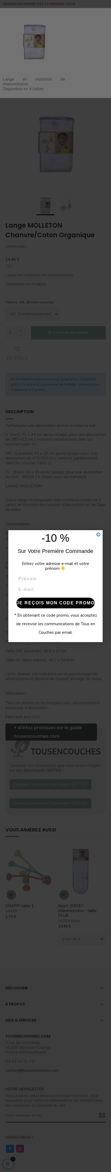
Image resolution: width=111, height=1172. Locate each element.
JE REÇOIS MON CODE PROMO (55, 603)
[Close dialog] (98, 534)
